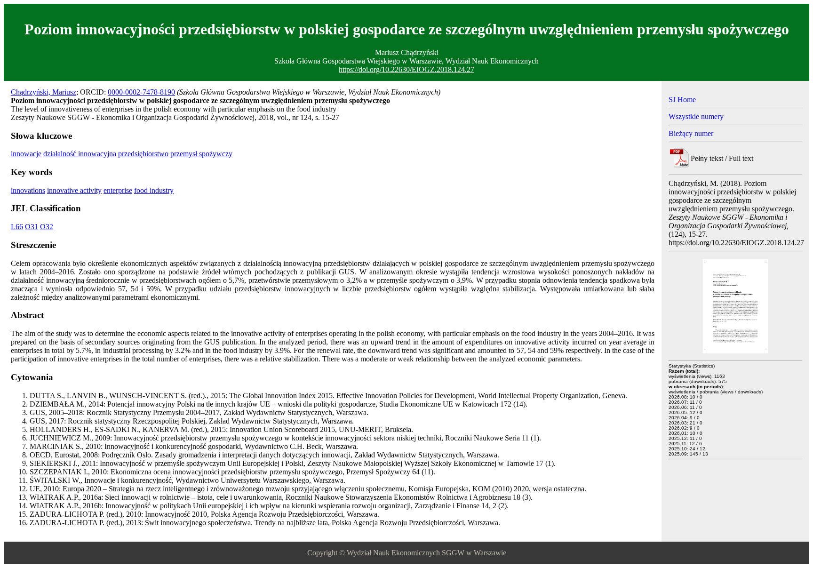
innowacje (26, 154)
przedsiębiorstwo (143, 154)
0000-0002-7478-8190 (141, 92)
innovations (28, 190)
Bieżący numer (691, 133)
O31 (31, 227)
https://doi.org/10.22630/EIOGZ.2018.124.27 (406, 69)
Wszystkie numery (696, 116)
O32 (46, 227)
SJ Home (682, 100)
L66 (17, 227)
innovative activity (74, 190)
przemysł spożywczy (201, 154)
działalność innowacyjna (79, 154)
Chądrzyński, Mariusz (43, 92)
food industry (154, 190)
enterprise (118, 190)
